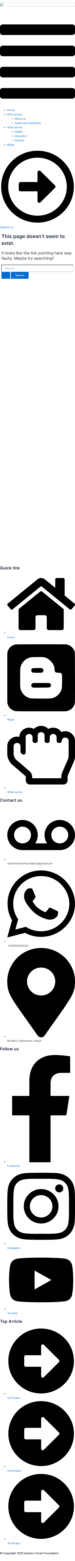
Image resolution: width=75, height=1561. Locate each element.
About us (20, 118)
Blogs (10, 144)
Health (19, 131)
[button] (37, 62)
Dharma (19, 140)
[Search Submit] (5, 275)
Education (21, 136)
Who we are (14, 114)
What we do (14, 127)
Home (11, 110)
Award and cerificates (28, 123)
